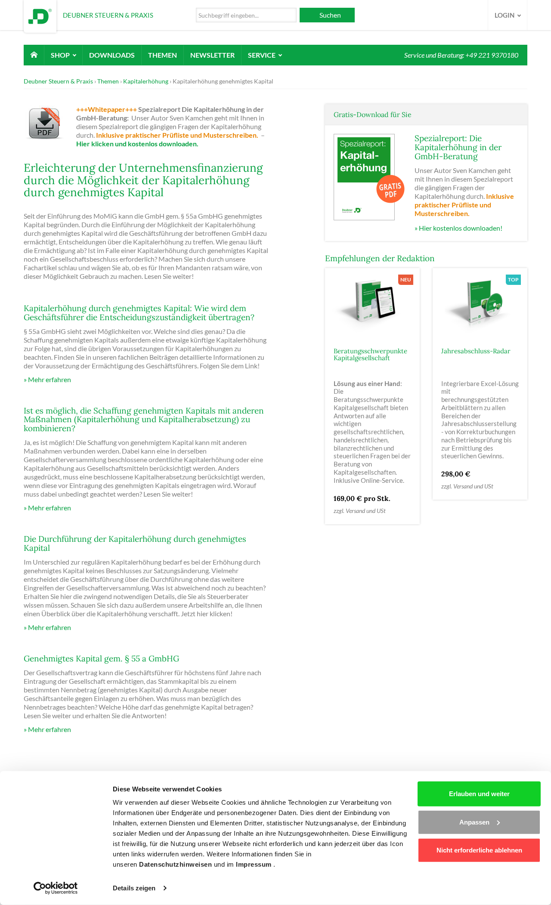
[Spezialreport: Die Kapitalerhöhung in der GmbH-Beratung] (370, 176)
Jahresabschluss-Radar (476, 351)
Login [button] (505, 15)
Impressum (254, 864)
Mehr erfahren (49, 379)
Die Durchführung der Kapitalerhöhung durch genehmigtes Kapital (135, 543)
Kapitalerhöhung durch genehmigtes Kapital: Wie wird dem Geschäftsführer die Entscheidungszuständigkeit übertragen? (139, 312)
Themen (162, 55)
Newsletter (212, 55)
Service (262, 55)
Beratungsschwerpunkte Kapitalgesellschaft (370, 354)
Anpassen (474, 821)
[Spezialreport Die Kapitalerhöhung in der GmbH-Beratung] (49, 125)
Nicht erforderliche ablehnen (479, 850)
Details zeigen (134, 888)
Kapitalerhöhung (145, 81)
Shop (61, 55)
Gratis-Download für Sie (373, 114)
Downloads (112, 55)
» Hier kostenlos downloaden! (458, 228)
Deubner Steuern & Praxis (58, 81)
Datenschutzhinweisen (176, 864)
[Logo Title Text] (40, 15)
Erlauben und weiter (479, 793)
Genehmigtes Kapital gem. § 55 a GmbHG (101, 658)
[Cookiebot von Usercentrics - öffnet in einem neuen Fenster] (55, 888)
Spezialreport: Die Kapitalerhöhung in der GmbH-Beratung (458, 147)
